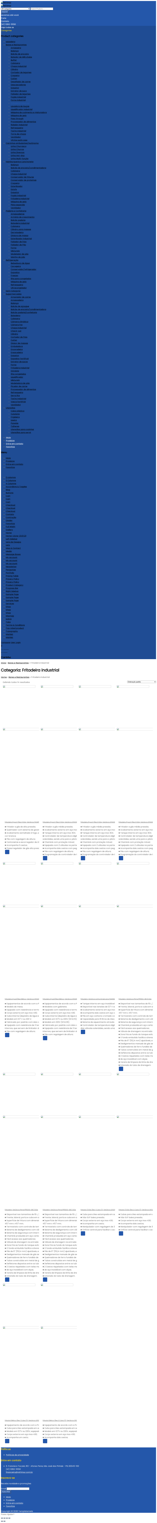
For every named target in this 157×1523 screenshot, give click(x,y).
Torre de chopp (18, 134)
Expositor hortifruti (20, 358)
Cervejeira (16, 266)
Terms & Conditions (15, 625)
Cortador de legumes (21, 72)
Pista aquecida (18, 204)
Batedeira (15, 315)
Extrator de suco (19, 90)
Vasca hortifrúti (18, 401)
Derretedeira (17, 232)
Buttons (9, 492)
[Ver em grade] (33, 682)
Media (9, 551)
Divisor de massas (19, 343)
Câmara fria (16, 324)
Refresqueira (17, 127)
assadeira (10, 41)
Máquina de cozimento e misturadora (29, 112)
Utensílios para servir (21, 432)
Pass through (17, 118)
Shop (8, 606)
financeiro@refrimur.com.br (19, 1472)
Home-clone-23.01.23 (16, 535)
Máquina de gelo (18, 115)
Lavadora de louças (20, 106)
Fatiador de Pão (18, 244)
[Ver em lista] (37, 682)
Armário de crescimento (22, 217)
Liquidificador (17, 377)
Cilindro (14, 69)
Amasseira (16, 47)
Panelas (14, 423)
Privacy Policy (12, 579)
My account (11, 557)
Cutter (14, 78)
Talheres (15, 426)
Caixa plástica (17, 411)
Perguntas (11, 569)
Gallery (9, 529)
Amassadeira (17, 300)
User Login (16, 642)
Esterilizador (17, 186)
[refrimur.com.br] (6, 2)
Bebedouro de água (20, 263)
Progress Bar (12, 588)
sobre (9, 619)
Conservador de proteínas (23, 180)
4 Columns (11, 483)
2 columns (11, 477)
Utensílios (10, 407)
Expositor (15, 272)
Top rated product (15, 628)
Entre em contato (14, 443)
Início (3, 662)
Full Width (10, 526)
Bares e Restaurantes (16, 44)
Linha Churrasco (18, 146)
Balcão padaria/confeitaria (24, 312)
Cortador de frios (19, 337)
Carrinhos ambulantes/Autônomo (22, 143)
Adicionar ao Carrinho (12, 852)
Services (10, 603)
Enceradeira (17, 349)
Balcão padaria (18, 220)
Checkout (10, 505)
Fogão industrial (18, 97)
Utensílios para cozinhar (22, 429)
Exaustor (15, 87)
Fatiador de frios (18, 241)
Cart (8, 495)
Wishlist (9, 634)
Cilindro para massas (21, 229)
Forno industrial (18, 100)
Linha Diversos (17, 152)
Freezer (14, 275)
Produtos (10, 440)
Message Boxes (13, 554)
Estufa (14, 189)
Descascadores (18, 84)
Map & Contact (13, 548)
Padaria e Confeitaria (16, 211)
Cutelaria (15, 414)
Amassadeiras (17, 214)
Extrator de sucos (19, 361)
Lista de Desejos (13, 542)
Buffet (14, 60)
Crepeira (15, 75)
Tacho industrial (18, 130)
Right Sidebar (12, 591)
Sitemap (10, 615)
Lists (8, 545)
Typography (12, 631)
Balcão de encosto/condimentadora (28, 167)
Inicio (8, 437)
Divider (9, 520)
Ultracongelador (19, 287)
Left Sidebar (11, 539)
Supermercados (13, 294)
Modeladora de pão (20, 383)
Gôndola (15, 371)
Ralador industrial (19, 124)
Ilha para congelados (21, 278)
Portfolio (10, 572)
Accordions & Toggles (16, 486)
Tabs (8, 622)
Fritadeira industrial (20, 103)
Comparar (26, 852)
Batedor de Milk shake (21, 57)
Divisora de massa (19, 235)
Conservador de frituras (22, 177)
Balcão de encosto (20, 54)
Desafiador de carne (21, 81)
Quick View (17, 852)
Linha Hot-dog (17, 155)
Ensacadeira (17, 352)
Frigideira (15, 417)
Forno (13, 247)
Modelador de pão (19, 254)
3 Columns (11, 480)
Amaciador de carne (21, 297)
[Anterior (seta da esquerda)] (2, 1521)
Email (3, 1488)
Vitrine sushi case (19, 140)
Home (9, 532)
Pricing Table (12, 575)
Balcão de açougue (20, 306)
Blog (8, 489)
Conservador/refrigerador (23, 269)
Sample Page (12, 594)
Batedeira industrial (20, 223)
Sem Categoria (13, 291)
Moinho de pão (18, 257)
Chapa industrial (18, 66)
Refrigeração (12, 260)
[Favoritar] (21, 852)
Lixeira (14, 420)
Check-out (16, 331)
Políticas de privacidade (17, 1454)
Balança (15, 50)
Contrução (11, 517)
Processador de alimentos (23, 121)
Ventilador (16, 137)
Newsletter (11, 566)
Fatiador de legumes (21, 94)
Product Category (14, 585)
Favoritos (10, 446)
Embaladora (17, 346)
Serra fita (15, 395)
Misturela (15, 251)
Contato (10, 514)
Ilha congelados (18, 374)
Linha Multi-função (19, 158)
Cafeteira (15, 63)
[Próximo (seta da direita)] (4, 1521)
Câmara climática (19, 321)
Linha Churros (17, 149)
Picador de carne (19, 386)
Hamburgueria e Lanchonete (19, 161)
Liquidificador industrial (21, 109)
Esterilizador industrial (21, 238)
